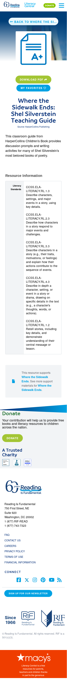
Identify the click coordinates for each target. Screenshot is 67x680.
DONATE (49, 5)
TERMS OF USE (15, 557)
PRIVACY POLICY (14, 551)
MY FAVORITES (32, 88)
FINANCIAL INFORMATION (20, 562)
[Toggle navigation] (61, 5)
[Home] (13, 4)
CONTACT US (13, 540)
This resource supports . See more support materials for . (37, 381)
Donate (12, 438)
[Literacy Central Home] (30, 4)
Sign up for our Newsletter (28, 593)
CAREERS (10, 546)
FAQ (6, 535)
